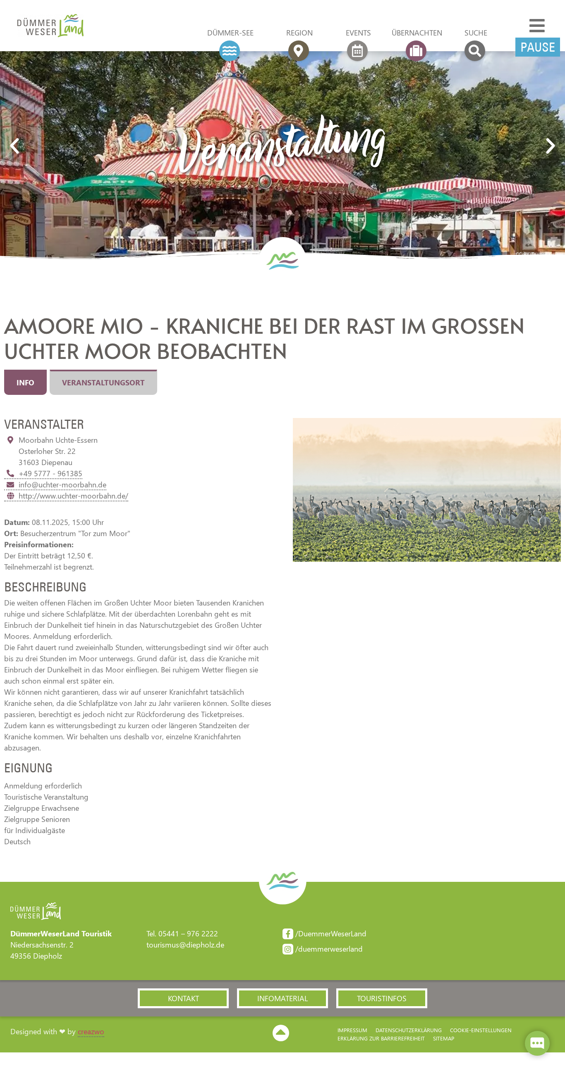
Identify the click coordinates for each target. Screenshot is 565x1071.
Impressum (352, 1029)
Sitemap (443, 1038)
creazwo (91, 1031)
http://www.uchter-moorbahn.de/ (73, 496)
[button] (14, 146)
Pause (537, 47)
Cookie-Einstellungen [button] (481, 1029)
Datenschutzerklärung (409, 1029)
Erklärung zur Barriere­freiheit (381, 1038)
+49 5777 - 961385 (50, 473)
